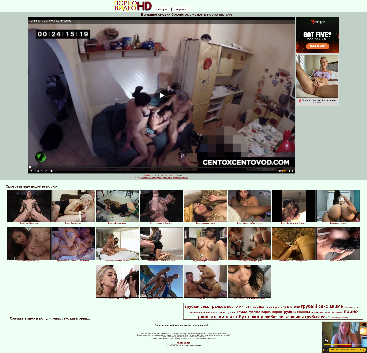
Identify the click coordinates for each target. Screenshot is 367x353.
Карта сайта (183, 343)
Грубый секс (146, 177)
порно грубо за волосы (291, 312)
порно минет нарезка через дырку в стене (263, 306)
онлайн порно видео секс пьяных (327, 312)
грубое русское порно (254, 312)
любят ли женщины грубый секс (297, 317)
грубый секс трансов (205, 306)
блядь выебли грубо (352, 307)
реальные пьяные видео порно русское (212, 312)
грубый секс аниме (322, 306)
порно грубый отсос (339, 318)
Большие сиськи (180, 177)
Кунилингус (166, 177)
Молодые (156, 177)
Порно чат (181, 9)
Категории (161, 9)
